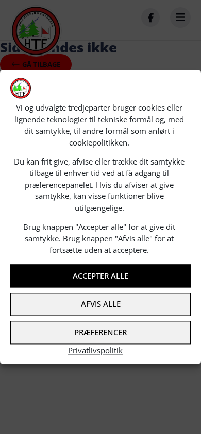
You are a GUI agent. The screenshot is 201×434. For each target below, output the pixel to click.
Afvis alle (101, 304)
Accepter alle (100, 276)
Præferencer (100, 333)
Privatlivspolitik (95, 350)
